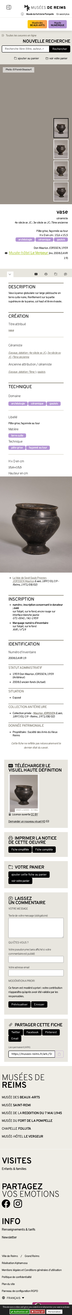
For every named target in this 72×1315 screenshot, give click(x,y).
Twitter (15, 1032)
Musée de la (32, 1113)
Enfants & (14, 1169)
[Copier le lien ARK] (59, 1054)
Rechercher (59, 49)
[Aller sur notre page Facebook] (6, 1203)
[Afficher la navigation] (8, 8)
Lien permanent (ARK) (19, 1047)
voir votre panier (58, 58)
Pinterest (51, 1032)
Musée (57, 24)
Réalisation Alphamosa (14, 1263)
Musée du (27, 1121)
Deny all (38, 1311)
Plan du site (8, 1284)
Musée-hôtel (22, 1137)
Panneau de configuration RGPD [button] (20, 1291)
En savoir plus (62, 14)
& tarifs (18, 1230)
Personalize (54, 1311)
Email (14, 1038)
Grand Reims (32, 1256)
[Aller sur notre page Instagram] (18, 1203)
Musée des (37, 24)
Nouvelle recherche (46, 41)
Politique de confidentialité (17, 1277)
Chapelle (16, 1129)
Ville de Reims (10, 1256)
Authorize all (20, 1311)
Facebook (33, 1032)
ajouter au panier (28, 58)
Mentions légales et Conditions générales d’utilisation (32, 1270)
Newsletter (9, 1237)
